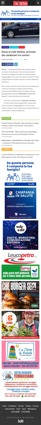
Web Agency (32, 409)
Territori (21, 406)
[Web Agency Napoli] (20, 421)
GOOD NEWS (15, 412)
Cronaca (5, 47)
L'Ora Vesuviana (7, 128)
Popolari (6, 118)
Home (5, 406)
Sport (24, 409)
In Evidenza (14, 47)
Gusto (18, 409)
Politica (28, 406)
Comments (7, 149)
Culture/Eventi (10, 409)
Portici (21, 47)
